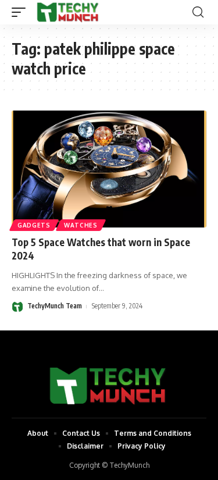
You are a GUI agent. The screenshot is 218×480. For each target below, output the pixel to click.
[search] (198, 12)
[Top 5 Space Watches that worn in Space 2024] (109, 169)
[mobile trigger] (21, 12)
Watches (81, 225)
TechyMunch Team (54, 305)
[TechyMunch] (68, 12)
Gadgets (34, 225)
